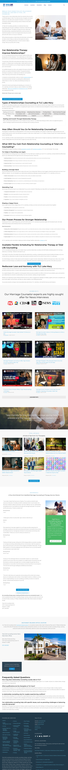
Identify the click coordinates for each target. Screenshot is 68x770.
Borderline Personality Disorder (5, 738)
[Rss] (41, 736)
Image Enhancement (16, 732)
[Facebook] (35, 736)
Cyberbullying (6, 750)
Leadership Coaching (15, 735)
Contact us (42, 240)
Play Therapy (27, 721)
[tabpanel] (34, 121)
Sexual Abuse (27, 735)
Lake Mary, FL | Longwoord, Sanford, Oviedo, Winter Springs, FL (50, 764)
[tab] (8, 113)
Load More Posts (34, 397)
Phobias (15, 752)
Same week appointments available (43, 1)
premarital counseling (26, 149)
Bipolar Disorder (6, 732)
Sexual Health (27, 737)
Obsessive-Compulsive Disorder (16, 741)
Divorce (15, 721)
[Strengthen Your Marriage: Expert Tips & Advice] (34, 463)
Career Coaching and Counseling (6, 742)
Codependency (6, 747)
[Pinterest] (49, 736)
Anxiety (4, 726)
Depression (5, 752)
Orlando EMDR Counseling (16, 726)
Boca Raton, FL (40, 767)
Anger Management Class (7, 723)
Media (36, 729)
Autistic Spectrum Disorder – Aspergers (7, 729)
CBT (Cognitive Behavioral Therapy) (7, 745)
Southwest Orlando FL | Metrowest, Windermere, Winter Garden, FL (49, 750)
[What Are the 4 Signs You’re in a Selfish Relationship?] (12, 463)
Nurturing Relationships (8, 451)
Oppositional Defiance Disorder (17, 746)
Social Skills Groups (28, 741)
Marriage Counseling (15, 738)
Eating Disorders (17, 723)
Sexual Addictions (28, 739)
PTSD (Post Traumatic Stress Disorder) (27, 729)
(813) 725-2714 (41, 722)
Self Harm (26, 733)
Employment (38, 727)
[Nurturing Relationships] (12, 444)
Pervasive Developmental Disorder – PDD (16, 749)
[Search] (64, 5)
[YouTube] (39, 736)
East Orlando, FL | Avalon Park (43, 759)
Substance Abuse (28, 748)
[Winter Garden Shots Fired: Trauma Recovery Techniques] (34, 444)
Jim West (5, 363)
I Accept (12, 668)
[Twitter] (37, 736)
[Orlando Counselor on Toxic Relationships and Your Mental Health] (56, 444)
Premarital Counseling (26, 726)
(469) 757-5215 (41, 724)
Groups (15, 728)
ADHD (4, 720)
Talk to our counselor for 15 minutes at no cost (17, 88)
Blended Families (6, 734)
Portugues (26, 723)
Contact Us (37, 726)
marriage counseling (37, 149)
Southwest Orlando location (22, 625)
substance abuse (27, 77)
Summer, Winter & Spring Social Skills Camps (28, 751)
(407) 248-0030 (5, 645)
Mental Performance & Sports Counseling (28, 745)
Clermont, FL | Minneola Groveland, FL (45, 762)
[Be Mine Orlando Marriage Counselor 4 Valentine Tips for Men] (56, 463)
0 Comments (9, 454)
